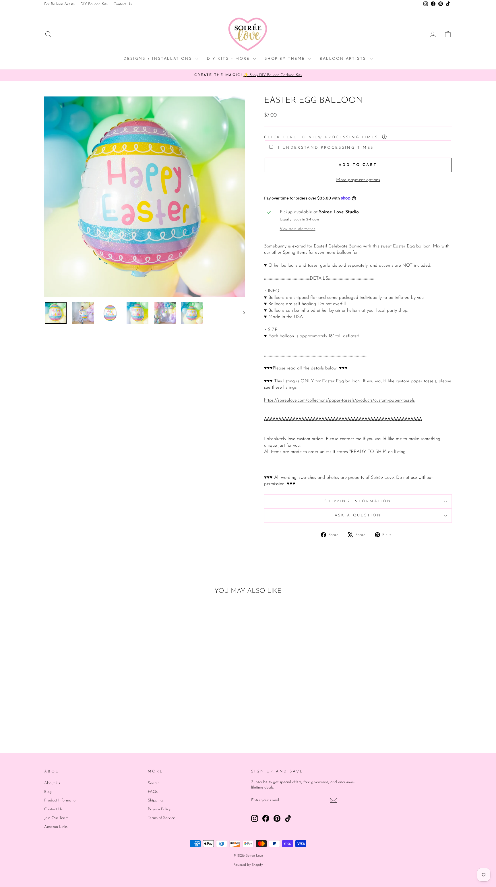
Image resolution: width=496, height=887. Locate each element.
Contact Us (122, 4)
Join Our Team (56, 818)
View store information (297, 229)
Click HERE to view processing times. (322, 137)
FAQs (153, 792)
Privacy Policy (159, 809)
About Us (52, 783)
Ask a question (358, 515)
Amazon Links (55, 827)
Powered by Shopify (248, 865)
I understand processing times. (325, 148)
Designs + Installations (158, 59)
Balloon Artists (344, 59)
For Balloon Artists (59, 4)
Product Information (61, 800)
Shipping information (358, 501)
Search (154, 783)
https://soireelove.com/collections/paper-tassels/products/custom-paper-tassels (339, 400)
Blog (48, 792)
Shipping (155, 800)
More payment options (358, 180)
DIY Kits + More (229, 59)
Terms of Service (161, 818)
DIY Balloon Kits (94, 4)
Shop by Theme (286, 59)
